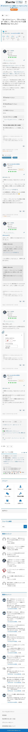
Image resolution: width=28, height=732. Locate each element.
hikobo (9, 572)
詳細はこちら (14, 9)
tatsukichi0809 (11, 556)
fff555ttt (10, 586)
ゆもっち (10, 579)
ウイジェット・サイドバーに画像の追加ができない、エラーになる (16, 547)
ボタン (15, 157)
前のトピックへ (8, 424)
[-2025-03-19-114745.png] (14, 348)
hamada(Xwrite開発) (15, 33)
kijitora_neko (6, 151)
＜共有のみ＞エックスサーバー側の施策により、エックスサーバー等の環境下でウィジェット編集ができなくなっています (16, 562)
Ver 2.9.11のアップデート (13, 65)
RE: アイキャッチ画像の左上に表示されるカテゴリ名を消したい (16, 656)
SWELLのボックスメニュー (12, 431)
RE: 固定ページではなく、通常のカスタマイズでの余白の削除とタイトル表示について (16, 613)
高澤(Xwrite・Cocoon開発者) (14, 674)
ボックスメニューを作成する (10, 189)
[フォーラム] (2, 15)
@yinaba (5, 177)
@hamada (5, 235)
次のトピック (16, 424)
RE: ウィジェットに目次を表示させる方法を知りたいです (16, 625)
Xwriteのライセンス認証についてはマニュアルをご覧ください (14, 6)
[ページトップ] (25, 728)
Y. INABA (11, 50)
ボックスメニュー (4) (17, 438)
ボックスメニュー (7, 157)
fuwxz (9, 543)
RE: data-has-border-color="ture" (15, 677)
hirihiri (15, 456)
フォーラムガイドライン (10, 119)
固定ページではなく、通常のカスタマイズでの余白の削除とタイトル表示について (16, 539)
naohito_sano (11, 549)
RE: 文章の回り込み (12, 635)
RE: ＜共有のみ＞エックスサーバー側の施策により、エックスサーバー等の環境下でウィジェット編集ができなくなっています (16, 601)
